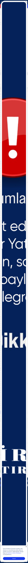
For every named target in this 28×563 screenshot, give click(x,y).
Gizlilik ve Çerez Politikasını (14, 553)
